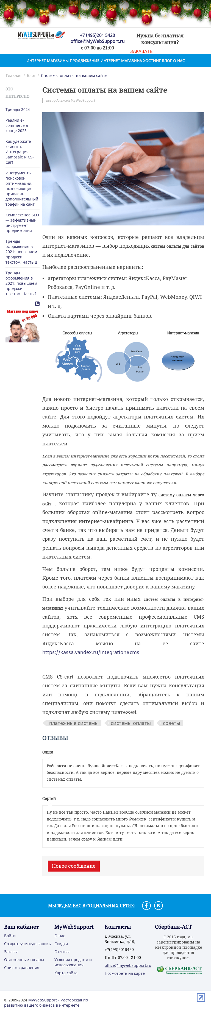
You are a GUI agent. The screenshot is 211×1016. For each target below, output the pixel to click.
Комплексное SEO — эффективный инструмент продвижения (22, 222)
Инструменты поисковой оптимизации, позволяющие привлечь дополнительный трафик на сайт (21, 188)
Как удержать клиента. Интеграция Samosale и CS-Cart (19, 152)
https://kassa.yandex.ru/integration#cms (90, 652)
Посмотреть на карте (125, 973)
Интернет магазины (47, 60)
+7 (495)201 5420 (97, 35)
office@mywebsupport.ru (128, 965)
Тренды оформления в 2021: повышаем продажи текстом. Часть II (21, 252)
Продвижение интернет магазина (106, 60)
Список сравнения (21, 967)
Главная (13, 75)
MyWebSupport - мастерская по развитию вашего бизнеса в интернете (46, 1002)
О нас (179, 60)
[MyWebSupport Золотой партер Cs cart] (41, 34)
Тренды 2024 (17, 109)
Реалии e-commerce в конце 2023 (16, 125)
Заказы (11, 951)
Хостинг (152, 60)
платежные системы (74, 723)
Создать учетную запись (27, 943)
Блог (167, 60)
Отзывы (62, 951)
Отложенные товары (24, 959)
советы (171, 723)
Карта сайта (65, 972)
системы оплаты (131, 723)
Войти (10, 935)
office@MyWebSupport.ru (98, 41)
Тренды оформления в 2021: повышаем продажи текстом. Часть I (21, 283)
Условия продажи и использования (73, 962)
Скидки (61, 943)
